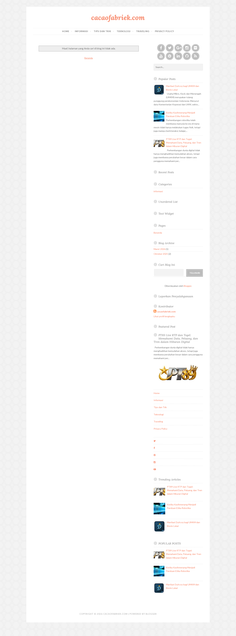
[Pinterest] (170, 56)
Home (65, 31)
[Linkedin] (178, 56)
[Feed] (195, 56)
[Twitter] (170, 48)
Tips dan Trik (102, 31)
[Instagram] (187, 48)
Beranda (88, 58)
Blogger (187, 286)
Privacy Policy (164, 31)
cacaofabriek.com (118, 17)
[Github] (187, 56)
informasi (158, 191)
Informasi (81, 31)
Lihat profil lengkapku (164, 316)
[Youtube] (161, 56)
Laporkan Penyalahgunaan (175, 296)
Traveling (142, 31)
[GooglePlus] (178, 48)
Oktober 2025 (161, 253)
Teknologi (124, 31)
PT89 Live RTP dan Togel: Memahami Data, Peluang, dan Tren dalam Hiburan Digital (183, 143)
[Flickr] (195, 48)
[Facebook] (161, 48)
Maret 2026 (159, 249)
